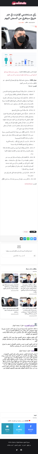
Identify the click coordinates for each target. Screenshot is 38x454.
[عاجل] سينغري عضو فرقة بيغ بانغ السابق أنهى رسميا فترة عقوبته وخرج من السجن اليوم (10, 286)
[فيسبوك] (35, 238)
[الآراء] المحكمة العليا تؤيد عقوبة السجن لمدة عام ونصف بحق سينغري (10, 310)
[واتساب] (28, 238)
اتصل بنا (24, 445)
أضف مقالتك (10, 445)
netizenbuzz (28, 184)
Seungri (26, 232)
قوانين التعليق (17, 445)
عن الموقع (29, 445)
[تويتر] (31, 238)
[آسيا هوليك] (19, 3)
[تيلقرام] (24, 238)
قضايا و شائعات (20, 11)
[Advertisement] (19, 207)
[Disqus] (19, 345)
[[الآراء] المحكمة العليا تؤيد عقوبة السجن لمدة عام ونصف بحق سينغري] (9, 302)
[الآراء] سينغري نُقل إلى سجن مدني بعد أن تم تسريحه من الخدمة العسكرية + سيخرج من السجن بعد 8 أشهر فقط (29, 311)
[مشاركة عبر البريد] (21, 238)
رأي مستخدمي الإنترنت (30, 11)
